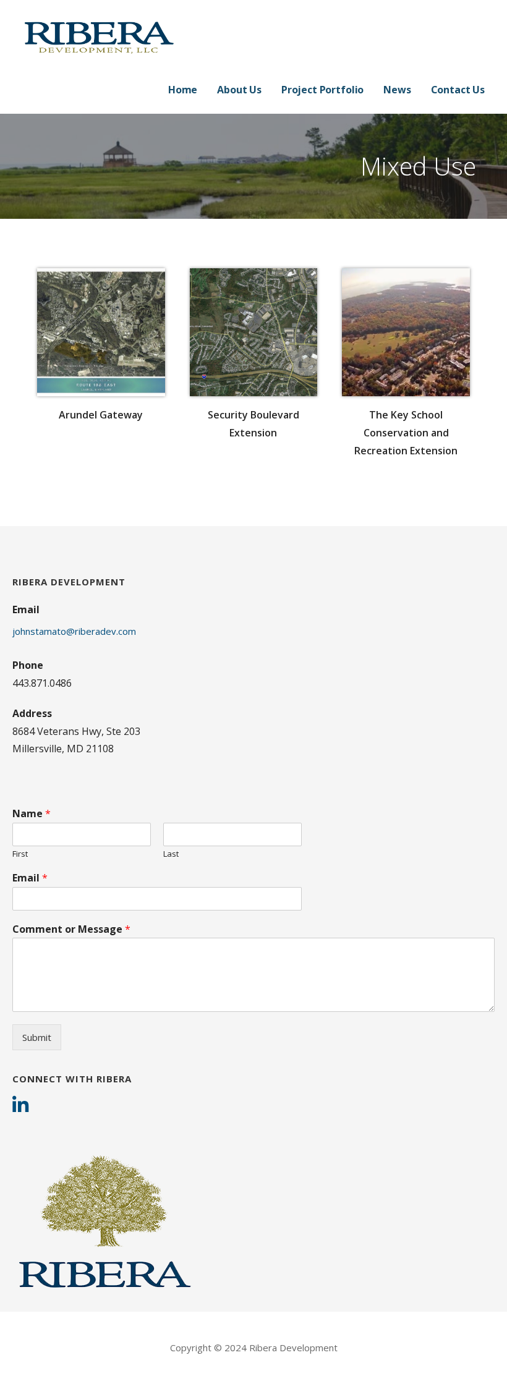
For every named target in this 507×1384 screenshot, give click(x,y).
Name (31, 813)
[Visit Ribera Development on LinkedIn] (20, 1106)
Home (182, 89)
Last (171, 854)
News (397, 89)
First (20, 854)
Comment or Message (71, 929)
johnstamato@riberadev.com (74, 631)
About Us (239, 89)
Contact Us (458, 89)
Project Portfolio (322, 89)
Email (30, 878)
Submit (36, 1037)
